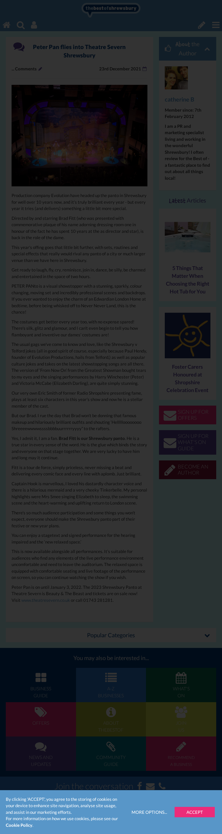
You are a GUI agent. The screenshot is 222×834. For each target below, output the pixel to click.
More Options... (149, 812)
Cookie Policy (19, 825)
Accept (194, 812)
